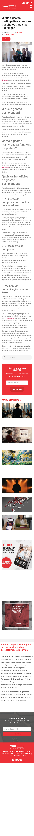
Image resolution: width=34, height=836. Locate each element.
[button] (31, 6)
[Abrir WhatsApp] (29, 831)
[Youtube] (28, 3)
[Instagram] (23, 3)
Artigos (19, 32)
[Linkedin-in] (31, 3)
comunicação (10, 318)
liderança (5, 80)
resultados (5, 167)
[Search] (4, 357)
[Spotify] (25, 3)
